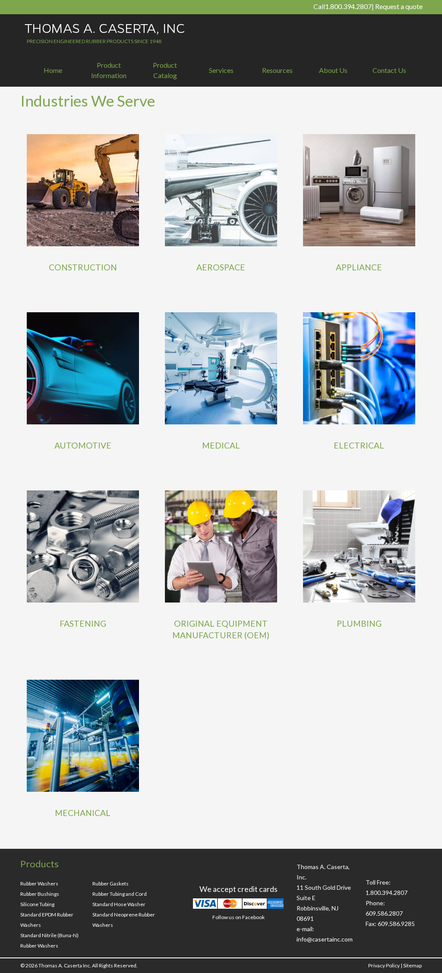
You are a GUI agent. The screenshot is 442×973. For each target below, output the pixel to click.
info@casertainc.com (325, 939)
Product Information (108, 70)
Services (221, 70)
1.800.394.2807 (348, 6)
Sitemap (412, 965)
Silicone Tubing (37, 904)
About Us (333, 70)
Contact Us (389, 70)
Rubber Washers (39, 883)
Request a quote (399, 6)
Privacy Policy (384, 965)
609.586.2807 (384, 913)
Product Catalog (165, 70)
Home (53, 70)
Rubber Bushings (39, 894)
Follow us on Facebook (238, 917)
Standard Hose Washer (118, 904)
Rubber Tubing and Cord (119, 894)
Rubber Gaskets (110, 883)
